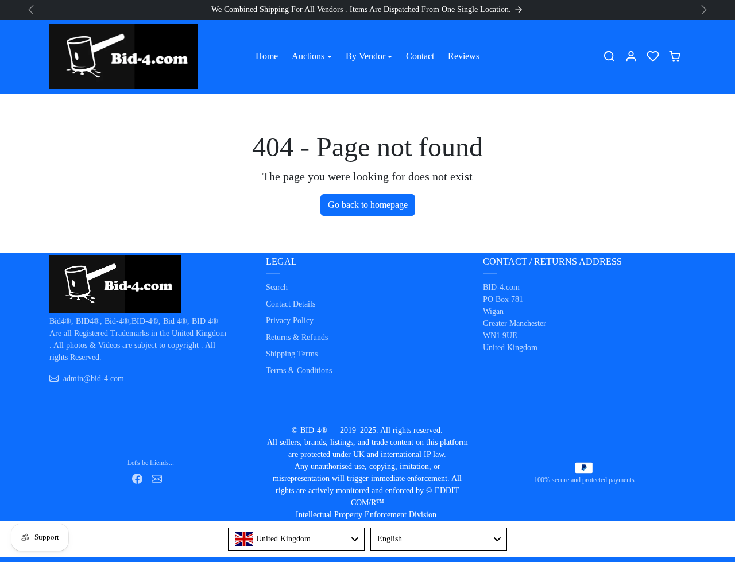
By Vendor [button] (365, 56)
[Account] (631, 56)
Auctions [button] (308, 56)
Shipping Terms (292, 354)
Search (277, 287)
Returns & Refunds (297, 337)
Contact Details (290, 304)
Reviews (463, 56)
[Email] (157, 478)
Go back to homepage (368, 205)
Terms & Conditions (299, 370)
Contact (420, 56)
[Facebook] (137, 478)
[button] (609, 56)
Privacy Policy (290, 320)
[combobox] (296, 539)
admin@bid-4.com (93, 378)
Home (267, 56)
